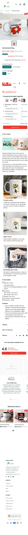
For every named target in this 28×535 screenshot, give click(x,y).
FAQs (7, 488)
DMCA (7, 491)
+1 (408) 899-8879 (10, 472)
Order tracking (9, 486)
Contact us (8, 483)
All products (7, 10)
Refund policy (9, 508)
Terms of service (10, 500)
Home (1, 10)
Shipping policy (9, 503)
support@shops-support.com (13, 474)
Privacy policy (9, 498)
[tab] (10, 399)
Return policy (9, 506)
